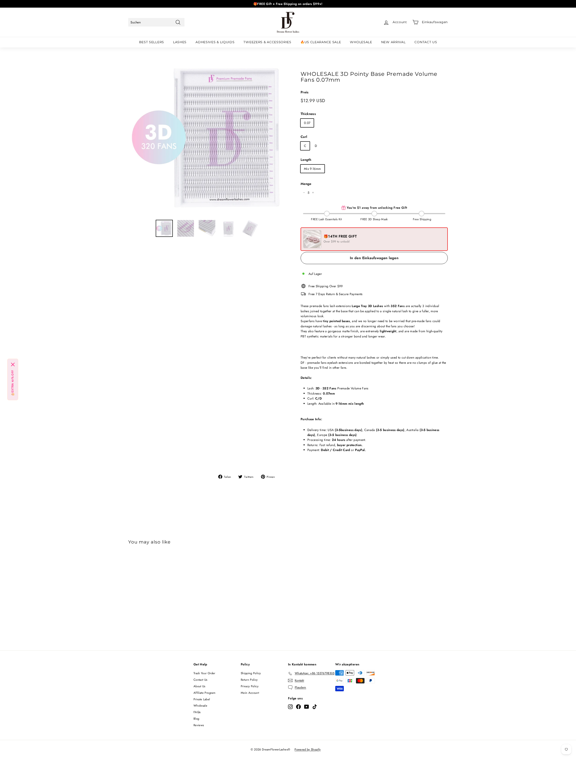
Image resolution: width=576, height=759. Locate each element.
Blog (196, 718)
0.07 (307, 123)
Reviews (199, 725)
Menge (306, 183)
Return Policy (249, 680)
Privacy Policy (250, 686)
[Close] (13, 364)
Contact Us (200, 680)
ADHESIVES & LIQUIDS (215, 42)
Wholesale (200, 705)
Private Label (202, 699)
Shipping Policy (251, 673)
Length (306, 159)
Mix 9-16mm (312, 168)
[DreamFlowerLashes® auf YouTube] (306, 706)
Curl (304, 136)
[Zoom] (206, 137)
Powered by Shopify (308, 749)
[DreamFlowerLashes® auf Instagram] (290, 706)
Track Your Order (204, 673)
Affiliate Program (204, 693)
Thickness (308, 113)
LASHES (180, 42)
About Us (199, 686)
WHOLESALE (361, 42)
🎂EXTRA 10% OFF (12, 383)
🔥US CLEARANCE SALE (320, 42)
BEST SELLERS (151, 42)
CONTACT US (425, 42)
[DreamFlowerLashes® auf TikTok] (314, 706)
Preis (305, 92)
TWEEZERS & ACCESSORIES (267, 42)
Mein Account (250, 693)
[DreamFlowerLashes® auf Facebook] (298, 706)
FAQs (197, 712)
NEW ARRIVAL (393, 42)
